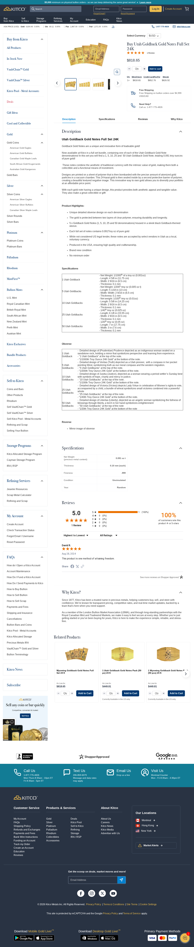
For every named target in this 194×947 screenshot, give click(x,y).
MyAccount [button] (74, 19)
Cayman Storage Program (21, 460)
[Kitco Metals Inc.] (26, 797)
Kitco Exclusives (16, 344)
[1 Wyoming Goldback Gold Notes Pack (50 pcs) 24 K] (168, 654)
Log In (155, 9)
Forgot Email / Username (20, 536)
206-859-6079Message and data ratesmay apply (84, 778)
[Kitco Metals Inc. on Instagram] (91, 893)
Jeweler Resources (17, 489)
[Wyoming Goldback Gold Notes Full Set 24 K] (77, 654)
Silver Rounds (14, 216)
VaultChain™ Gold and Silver (22, 648)
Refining (75, 829)
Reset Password (128, 14)
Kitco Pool (76, 822)
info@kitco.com (183, 27)
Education (19, 851)
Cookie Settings (148, 904)
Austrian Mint (14, 333)
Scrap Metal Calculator (19, 495)
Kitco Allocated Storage (19, 636)
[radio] (122, 512)
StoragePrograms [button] (41, 19)
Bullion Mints (14, 289)
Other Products (15, 395)
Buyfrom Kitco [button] (9, 19)
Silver (10, 185)
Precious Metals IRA (18, 642)
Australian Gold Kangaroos (23, 169)
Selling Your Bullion (17, 430)
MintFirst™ (13, 279)
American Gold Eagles (20, 148)
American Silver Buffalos (21, 204)
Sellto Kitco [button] (25, 19)
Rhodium (12, 268)
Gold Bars (12, 175)
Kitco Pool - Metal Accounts (23, 91)
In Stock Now (14, 58)
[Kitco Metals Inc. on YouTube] (113, 893)
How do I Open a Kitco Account (23, 565)
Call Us (29, 771)
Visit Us (157, 771)
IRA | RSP (12, 466)
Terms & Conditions (113, 904)
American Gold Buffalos (21, 153)
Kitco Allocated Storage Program (24, 454)
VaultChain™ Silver (18, 80)
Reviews (143, 119)
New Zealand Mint (17, 321)
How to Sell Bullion (17, 595)
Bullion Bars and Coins (19, 625)
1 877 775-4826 (162, 27)
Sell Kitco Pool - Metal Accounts (24, 419)
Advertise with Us (110, 833)
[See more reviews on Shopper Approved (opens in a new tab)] (82, 566)
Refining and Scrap (17, 424)
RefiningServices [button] (58, 19)
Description (69, 119)
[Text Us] (67, 775)
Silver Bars (13, 222)
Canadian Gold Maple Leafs (23, 158)
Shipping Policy (22, 826)
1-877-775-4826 (154, 107)
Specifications (107, 119)
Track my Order (22, 844)
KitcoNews (119, 19)
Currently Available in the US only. (116, 699)
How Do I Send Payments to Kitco (25, 583)
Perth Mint (12, 327)
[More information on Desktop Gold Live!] (89, 938)
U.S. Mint (12, 298)
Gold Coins (13, 142)
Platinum (12, 232)
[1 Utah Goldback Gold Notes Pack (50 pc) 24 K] (122, 654)
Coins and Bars (15, 389)
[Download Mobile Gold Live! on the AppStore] (44, 938)
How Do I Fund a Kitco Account (23, 577)
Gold (10, 134)
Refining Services (18, 481)
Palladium (12, 257)
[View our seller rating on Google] (166, 756)
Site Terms (131, 904)
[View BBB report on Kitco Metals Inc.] (25, 756)
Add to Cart (84, 693)
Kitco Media (107, 829)
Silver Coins (13, 194)
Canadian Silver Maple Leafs (23, 210)
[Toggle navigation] (42, 39)
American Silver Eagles (21, 199)
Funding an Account (24, 840)
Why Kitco (177, 119)
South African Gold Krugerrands (25, 164)
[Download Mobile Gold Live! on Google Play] (24, 938)
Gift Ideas (12, 112)
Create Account (173, 9)
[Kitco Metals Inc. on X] (102, 893)
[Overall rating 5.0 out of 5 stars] (135, 52)
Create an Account (23, 848)
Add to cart (155, 69)
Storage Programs (19, 446)
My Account (15, 516)
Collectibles (52, 837)
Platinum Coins (15, 240)
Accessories (13, 365)
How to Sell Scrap (16, 601)
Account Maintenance (18, 571)
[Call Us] (17, 775)
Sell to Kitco (15, 381)
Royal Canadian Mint (18, 304)
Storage (75, 833)
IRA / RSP (76, 837)
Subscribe (14, 685)
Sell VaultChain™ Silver (20, 413)
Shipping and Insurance (19, 613)
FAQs (11, 557)
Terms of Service (131, 913)
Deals (10, 101)
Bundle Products (16, 355)
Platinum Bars (14, 246)
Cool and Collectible (19, 123)
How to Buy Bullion (17, 589)
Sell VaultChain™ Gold (19, 407)
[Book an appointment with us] (145, 775)
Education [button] (91, 19)
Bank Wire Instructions (26, 837)
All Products (14, 48)
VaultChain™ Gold (18, 69)
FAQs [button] (106, 19)
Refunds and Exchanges (27, 829)
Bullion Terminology (17, 654)
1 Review (151, 53)
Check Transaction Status (20, 530)
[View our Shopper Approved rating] (94, 756)
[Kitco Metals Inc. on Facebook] (80, 893)
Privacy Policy (93, 904)
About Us (106, 818)
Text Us (79, 771)
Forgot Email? (99, 14)
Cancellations (14, 619)
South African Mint (16, 315)
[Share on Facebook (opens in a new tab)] (72, 566)
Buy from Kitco (17, 39)
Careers (105, 822)
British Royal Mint (16, 309)
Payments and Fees (17, 607)
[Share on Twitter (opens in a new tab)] (77, 566)
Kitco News (15, 669)
